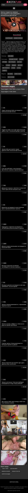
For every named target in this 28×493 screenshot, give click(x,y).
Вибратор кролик (6, 471)
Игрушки (5, 61)
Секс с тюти (5, 468)
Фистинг (19, 61)
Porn (19, 490)
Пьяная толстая (16, 471)
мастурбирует (6, 67)
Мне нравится (7, 35)
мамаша (14, 65)
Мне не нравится (10, 35)
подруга (4, 70)
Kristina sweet (13, 468)
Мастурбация (12, 61)
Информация (9, 38)
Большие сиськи (13, 59)
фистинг (20, 65)
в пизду (8, 65)
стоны (18, 67)
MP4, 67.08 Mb (11, 77)
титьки (13, 67)
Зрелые (21, 59)
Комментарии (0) (18, 38)
